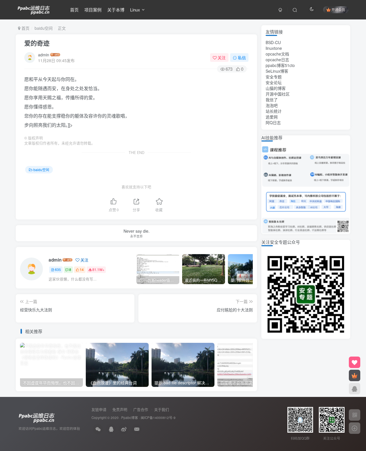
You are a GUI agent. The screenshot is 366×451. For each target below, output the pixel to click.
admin (43, 55)
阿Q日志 (273, 122)
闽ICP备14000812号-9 (158, 417)
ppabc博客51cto (280, 65)
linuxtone (274, 48)
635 (58, 269)
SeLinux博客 (277, 71)
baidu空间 (44, 28)
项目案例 (93, 10)
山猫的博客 (276, 88)
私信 (242, 57)
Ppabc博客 (129, 417)
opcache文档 (277, 54)
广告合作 (140, 409)
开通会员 (338, 9)
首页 (74, 10)
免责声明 (119, 409)
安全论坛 (274, 82)
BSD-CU (273, 42)
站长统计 (274, 111)
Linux (135, 10)
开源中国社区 (278, 94)
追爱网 (272, 117)
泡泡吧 (272, 105)
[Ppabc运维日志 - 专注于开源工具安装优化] (34, 9)
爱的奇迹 (36, 43)
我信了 (272, 99)
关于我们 (161, 409)
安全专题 (274, 77)
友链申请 (99, 409)
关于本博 (115, 10)
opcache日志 (277, 59)
